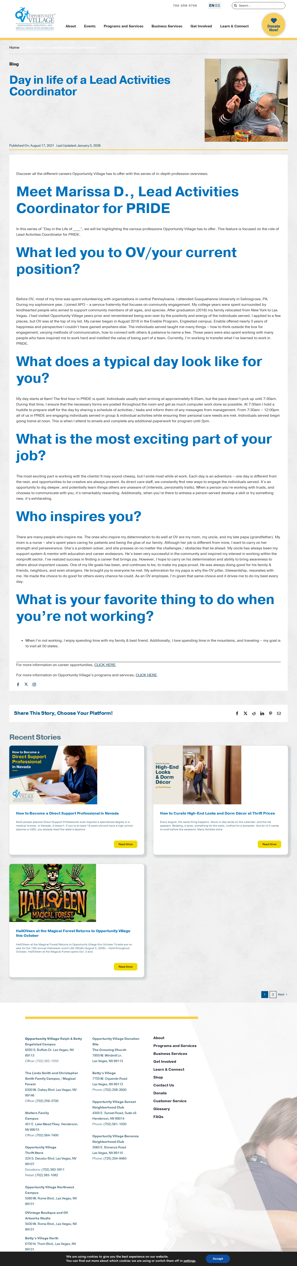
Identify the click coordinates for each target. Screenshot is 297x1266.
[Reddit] (254, 713)
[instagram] (34, 684)
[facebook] (18, 684)
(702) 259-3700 (47, 1101)
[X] (245, 713)
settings (189, 1261)
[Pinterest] (270, 713)
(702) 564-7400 (47, 1135)
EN (211, 5)
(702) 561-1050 (114, 1124)
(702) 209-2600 (114, 1090)
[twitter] (26, 684)
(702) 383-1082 (46, 1175)
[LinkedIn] (262, 713)
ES (217, 5)
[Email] (279, 713)
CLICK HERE (105, 664)
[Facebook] (237, 713)
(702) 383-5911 (53, 1169)
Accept (218, 1258)
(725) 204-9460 (114, 1158)
